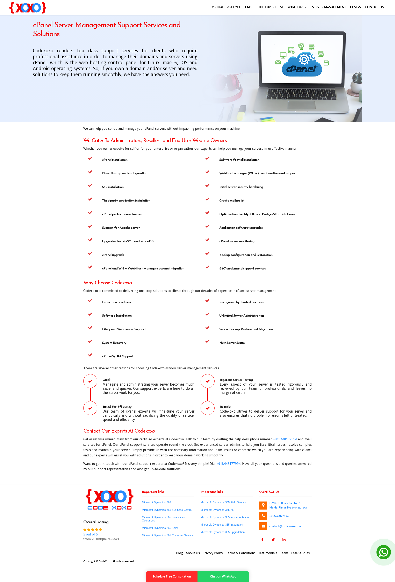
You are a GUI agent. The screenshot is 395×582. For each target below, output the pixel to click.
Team (284, 553)
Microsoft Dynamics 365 (156, 502)
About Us (193, 553)
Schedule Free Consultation (172, 576)
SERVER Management (329, 7)
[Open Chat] (383, 552)
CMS (248, 7)
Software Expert (294, 7)
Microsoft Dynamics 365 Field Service (223, 502)
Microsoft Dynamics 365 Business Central (167, 509)
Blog (179, 553)
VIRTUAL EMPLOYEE (226, 7)
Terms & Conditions (240, 553)
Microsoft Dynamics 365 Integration (222, 524)
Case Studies (300, 553)
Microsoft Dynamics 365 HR (217, 509)
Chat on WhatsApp (223, 576)
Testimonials (267, 553)
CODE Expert (266, 7)
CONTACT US (374, 7)
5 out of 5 (90, 534)
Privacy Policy (213, 553)
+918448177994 (285, 439)
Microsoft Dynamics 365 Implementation (225, 517)
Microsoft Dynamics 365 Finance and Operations (164, 519)
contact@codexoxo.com (285, 526)
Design (355, 7)
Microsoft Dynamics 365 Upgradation (223, 532)
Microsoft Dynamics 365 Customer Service (167, 535)
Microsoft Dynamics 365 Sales (160, 528)
